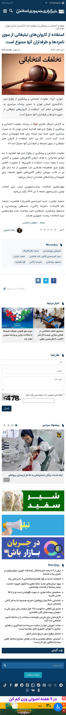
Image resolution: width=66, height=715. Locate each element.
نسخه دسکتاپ (33, 675)
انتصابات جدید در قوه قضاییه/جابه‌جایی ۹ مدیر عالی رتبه (34, 579)
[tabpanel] (33, 456)
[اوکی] (38, 691)
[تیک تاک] (5, 685)
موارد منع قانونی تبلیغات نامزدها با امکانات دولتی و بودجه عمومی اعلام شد (17, 335)
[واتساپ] (27, 691)
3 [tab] (8, 425)
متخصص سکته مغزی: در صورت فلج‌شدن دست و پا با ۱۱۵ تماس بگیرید (34, 594)
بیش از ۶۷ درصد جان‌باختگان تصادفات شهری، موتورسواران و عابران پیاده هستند (32, 572)
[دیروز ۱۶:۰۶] (33, 450)
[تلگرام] (61, 685)
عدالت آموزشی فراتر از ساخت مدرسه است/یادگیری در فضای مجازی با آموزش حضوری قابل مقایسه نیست (33, 627)
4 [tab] (5, 425)
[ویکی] (33, 691)
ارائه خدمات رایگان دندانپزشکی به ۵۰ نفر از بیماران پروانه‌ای (35, 475)
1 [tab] (16, 425)
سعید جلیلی (19, 256)
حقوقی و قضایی (30, 223)
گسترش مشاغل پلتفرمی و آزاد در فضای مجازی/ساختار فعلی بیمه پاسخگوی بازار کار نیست (32, 640)
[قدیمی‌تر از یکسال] (48, 318)
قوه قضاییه (20, 262)
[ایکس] (55, 685)
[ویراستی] (16, 685)
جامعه (42, 223)
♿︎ (58, 707)
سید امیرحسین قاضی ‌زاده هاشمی (45, 256)
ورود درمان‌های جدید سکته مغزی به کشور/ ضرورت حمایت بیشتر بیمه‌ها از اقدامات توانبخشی (33, 585)
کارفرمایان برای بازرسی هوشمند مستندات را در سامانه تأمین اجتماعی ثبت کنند (33, 619)
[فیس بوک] (10, 685)
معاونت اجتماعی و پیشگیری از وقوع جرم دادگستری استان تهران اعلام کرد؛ (34, 27)
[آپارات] (44, 685)
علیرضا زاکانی (36, 262)
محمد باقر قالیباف (31, 251)
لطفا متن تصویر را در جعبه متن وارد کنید (45, 395)
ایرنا (36, 11)
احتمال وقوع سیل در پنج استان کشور (43, 634)
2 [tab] (12, 425)
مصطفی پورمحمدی (52, 251)
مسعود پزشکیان (53, 262)
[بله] (38, 685)
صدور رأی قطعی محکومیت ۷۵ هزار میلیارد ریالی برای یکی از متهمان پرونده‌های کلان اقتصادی (33, 610)
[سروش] (21, 685)
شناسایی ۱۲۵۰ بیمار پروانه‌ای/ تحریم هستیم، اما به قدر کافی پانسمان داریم (33, 602)
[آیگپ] (33, 685)
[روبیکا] (50, 685)
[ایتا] (27, 685)
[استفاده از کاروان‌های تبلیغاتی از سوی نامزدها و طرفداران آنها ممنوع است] (33, 74)
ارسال (6, 408)
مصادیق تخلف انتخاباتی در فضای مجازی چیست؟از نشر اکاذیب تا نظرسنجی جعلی (50, 335)
